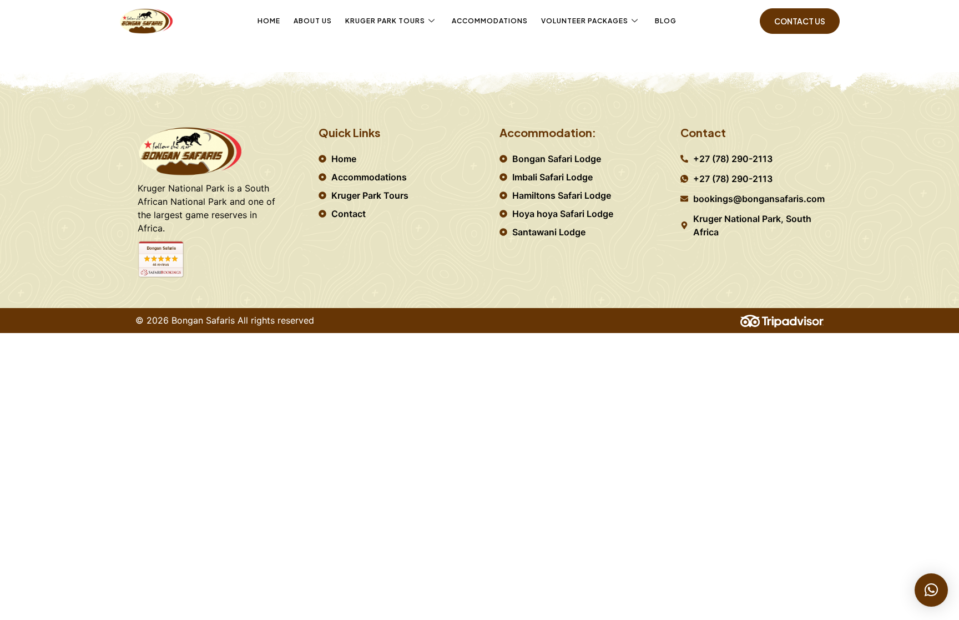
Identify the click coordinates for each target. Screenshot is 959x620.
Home (269, 21)
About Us (313, 21)
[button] (931, 590)
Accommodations (490, 21)
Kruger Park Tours (385, 21)
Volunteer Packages (584, 21)
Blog (666, 21)
